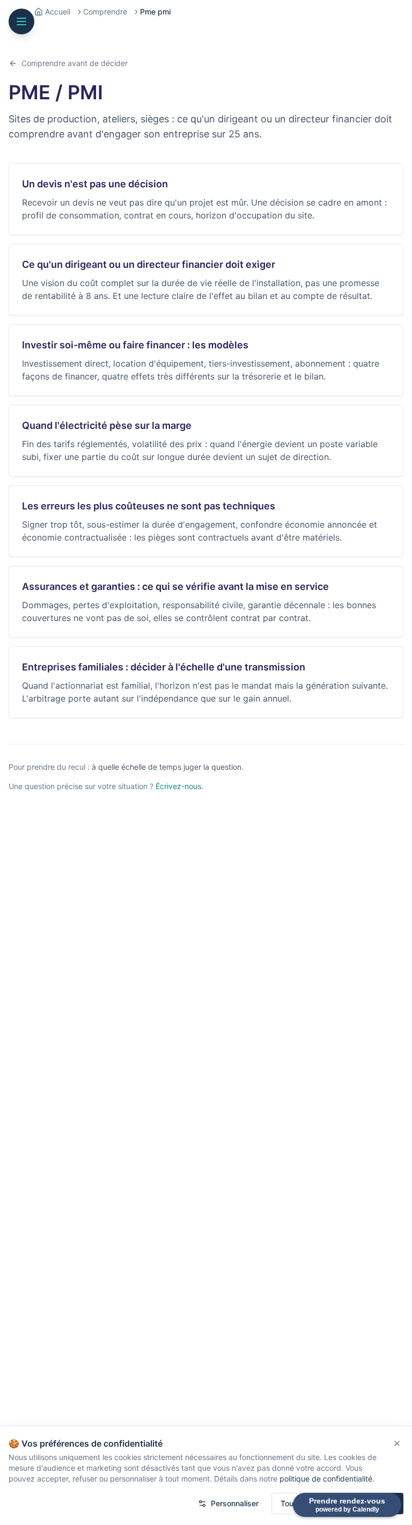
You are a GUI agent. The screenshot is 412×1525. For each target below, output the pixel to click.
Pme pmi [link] (155, 11)
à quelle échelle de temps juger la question (166, 766)
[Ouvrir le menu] (21, 21)
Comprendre (105, 11)
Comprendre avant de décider (74, 63)
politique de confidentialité (325, 1478)
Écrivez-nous (178, 786)
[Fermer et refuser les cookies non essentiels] (397, 1443)
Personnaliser (235, 1503)
